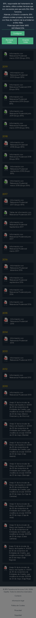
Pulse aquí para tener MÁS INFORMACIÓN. (18, 26)
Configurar (17, 33)
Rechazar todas (9, 41)
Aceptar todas (25, 41)
